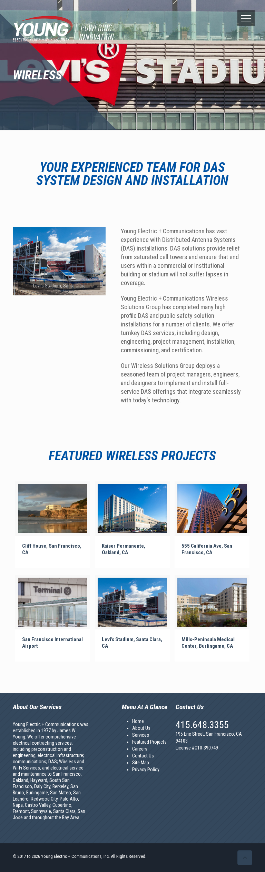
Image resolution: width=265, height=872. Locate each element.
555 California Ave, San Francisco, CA (206, 549)
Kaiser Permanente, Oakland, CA (123, 549)
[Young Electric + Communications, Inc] (62, 29)
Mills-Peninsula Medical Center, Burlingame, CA (208, 642)
